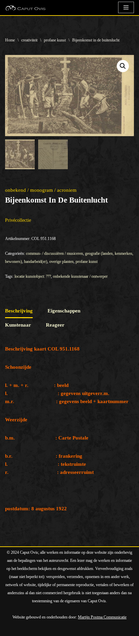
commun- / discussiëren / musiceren (54, 253)
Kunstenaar (18, 325)
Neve (10, 629)
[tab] (19, 311)
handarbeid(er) (35, 261)
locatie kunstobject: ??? (33, 276)
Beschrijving (19, 310)
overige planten (61, 261)
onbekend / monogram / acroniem (41, 190)
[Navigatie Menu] (126, 7)
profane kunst (55, 40)
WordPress (82, 629)
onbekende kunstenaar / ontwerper (80, 276)
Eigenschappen (64, 310)
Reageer (55, 325)
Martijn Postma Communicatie (102, 617)
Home (10, 40)
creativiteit (29, 40)
